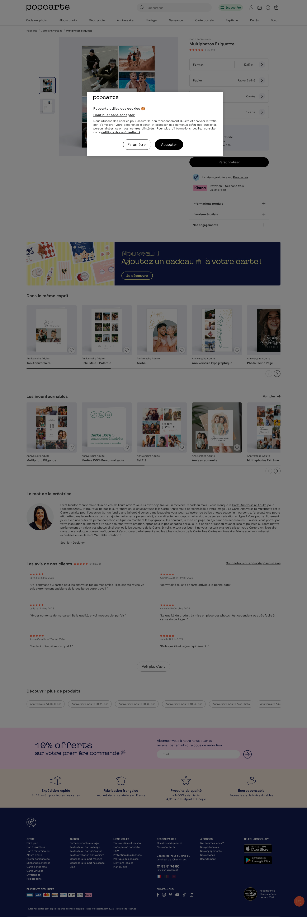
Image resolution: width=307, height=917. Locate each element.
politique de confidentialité (120, 132)
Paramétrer (137, 144)
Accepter (169, 144)
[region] (155, 124)
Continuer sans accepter (114, 115)
